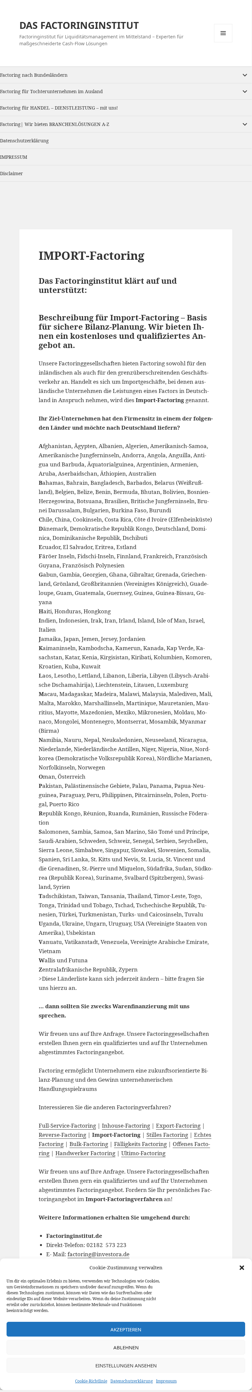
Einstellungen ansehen (126, 1365)
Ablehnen (126, 1347)
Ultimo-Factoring (143, 1153)
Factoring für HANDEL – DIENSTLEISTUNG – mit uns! (59, 108)
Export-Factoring (178, 1125)
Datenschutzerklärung (131, 1381)
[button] (242, 1267)
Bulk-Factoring (88, 1144)
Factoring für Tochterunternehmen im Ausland (51, 91)
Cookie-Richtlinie (91, 1381)
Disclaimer (11, 173)
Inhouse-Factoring (126, 1125)
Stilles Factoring (167, 1134)
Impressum (166, 1381)
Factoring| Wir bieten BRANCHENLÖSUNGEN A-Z (54, 124)
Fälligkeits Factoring (140, 1144)
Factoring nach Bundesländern (34, 75)
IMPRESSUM (13, 157)
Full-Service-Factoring (67, 1125)
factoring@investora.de (98, 1254)
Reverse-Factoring (62, 1134)
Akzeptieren (125, 1329)
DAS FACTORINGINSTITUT (79, 25)
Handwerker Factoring (85, 1153)
